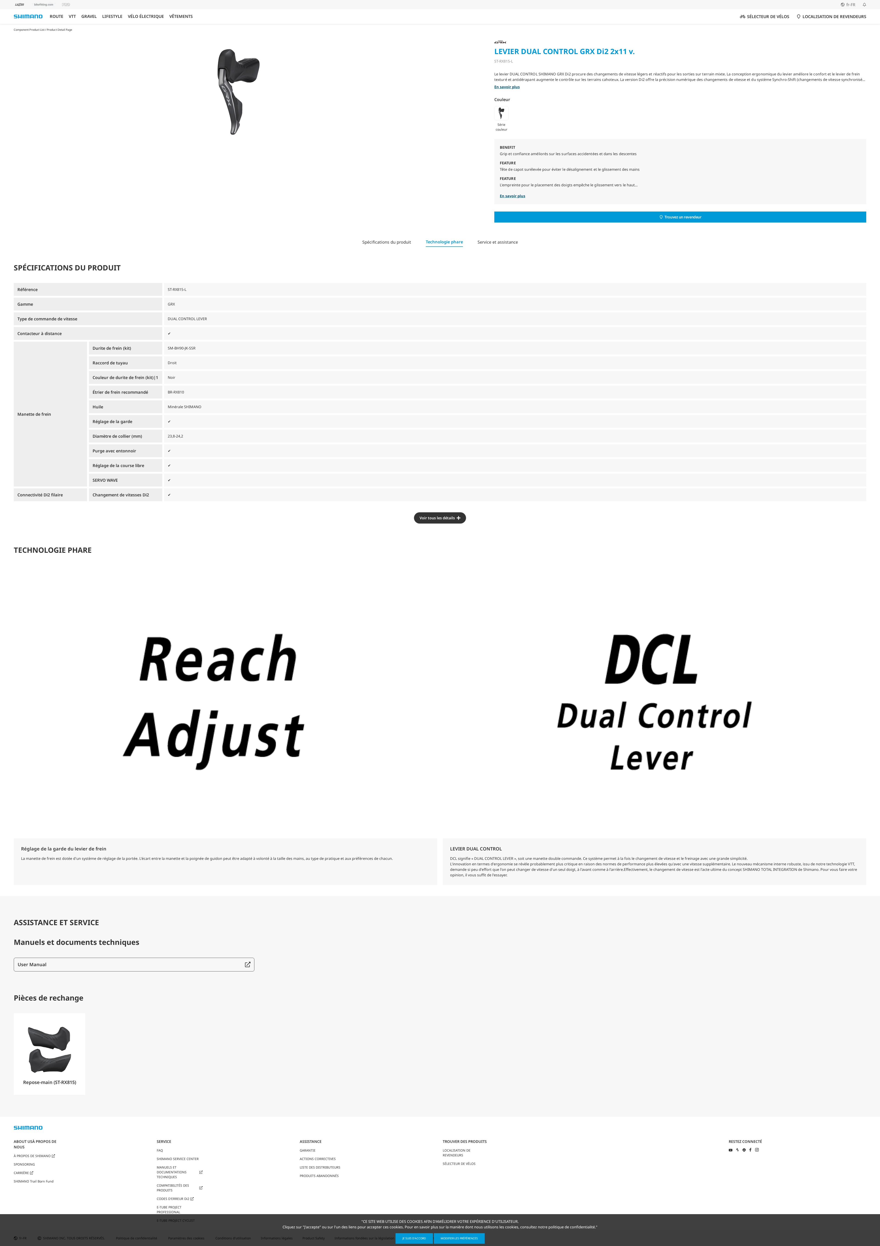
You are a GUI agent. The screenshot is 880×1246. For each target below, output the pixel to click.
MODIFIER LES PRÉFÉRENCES (459, 1238)
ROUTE (56, 16)
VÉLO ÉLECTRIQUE (146, 16)
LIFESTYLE (112, 16)
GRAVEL (89, 16)
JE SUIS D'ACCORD (414, 1238)
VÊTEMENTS (181, 16)
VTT (72, 16)
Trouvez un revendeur (683, 217)
